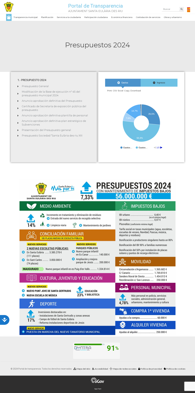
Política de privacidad (151, 369)
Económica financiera (121, 17)
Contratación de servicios (148, 17)
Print (109, 90)
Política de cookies (175, 369)
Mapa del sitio (83, 369)
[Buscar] (181, 9)
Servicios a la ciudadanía (69, 17)
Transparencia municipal (25, 17)
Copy (126, 90)
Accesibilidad (101, 369)
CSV (115, 90)
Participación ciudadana (96, 17)
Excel (120, 90)
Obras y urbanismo (173, 17)
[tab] (123, 83)
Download (135, 90)
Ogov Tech (97, 389)
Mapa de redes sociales (125, 369)
